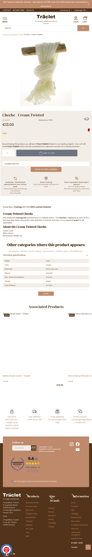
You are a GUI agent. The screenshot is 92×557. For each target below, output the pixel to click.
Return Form (18, 10)
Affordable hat (76, 251)
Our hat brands (32, 502)
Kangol (51, 512)
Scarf (31, 251)
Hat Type (29, 528)
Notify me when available (46, 169)
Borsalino (52, 515)
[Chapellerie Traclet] (46, 16)
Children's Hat (31, 514)
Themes (29, 521)
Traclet (6, 120)
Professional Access (79, 525)
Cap (27, 532)
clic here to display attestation (69, 481)
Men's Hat (30, 510)
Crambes (52, 523)
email (83, 187)
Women (24, 251)
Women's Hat (31, 506)
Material (29, 525)
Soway (51, 519)
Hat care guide (15, 193)
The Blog (30, 10)
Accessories (14, 251)
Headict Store (77, 538)
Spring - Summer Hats (45, 251)
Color (4, 133)
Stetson (51, 508)
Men (66, 251)
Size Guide (75, 521)
